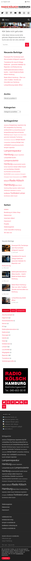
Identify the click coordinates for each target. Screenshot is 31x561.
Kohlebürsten (6, 344)
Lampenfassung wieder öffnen (13, 85)
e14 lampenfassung (17, 130)
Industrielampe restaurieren (9, 139)
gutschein (6, 137)
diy (25, 125)
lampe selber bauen (20, 167)
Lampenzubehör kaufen (19, 164)
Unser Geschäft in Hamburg (12, 230)
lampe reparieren (8, 166)
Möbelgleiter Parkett (8, 176)
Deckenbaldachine (7, 320)
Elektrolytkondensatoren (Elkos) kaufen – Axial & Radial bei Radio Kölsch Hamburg (14, 72)
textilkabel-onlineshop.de (9, 525)
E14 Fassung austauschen (18, 442)
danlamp (6, 125)
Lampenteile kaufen (10, 157)
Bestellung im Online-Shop (12, 212)
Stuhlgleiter (18, 190)
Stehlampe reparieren (10, 190)
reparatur (14, 188)
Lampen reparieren (19, 155)
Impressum (7, 221)
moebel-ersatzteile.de (15, 174)
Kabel (3, 341)
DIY (3, 326)
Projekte (6, 224)
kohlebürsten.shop (7, 519)
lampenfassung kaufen (17, 145)
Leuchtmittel (6, 349)
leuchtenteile (7, 171)
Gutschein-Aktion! (9, 218)
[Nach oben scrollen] (28, 558)
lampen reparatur (9, 147)
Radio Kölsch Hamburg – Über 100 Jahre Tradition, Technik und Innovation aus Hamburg (14, 80)
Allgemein (5, 318)
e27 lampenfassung (17, 444)
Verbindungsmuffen (8, 361)
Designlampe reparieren (16, 125)
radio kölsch (7, 485)
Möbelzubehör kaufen (17, 176)
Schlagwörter (21, 310)
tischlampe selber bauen (10, 196)
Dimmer (4, 323)
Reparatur (5, 355)
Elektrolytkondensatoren (9, 329)
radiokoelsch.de (7, 517)
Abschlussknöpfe (7, 315)
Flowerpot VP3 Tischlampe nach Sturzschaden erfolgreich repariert (20, 248)
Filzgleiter (11, 134)
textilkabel (7, 193)
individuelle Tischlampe (16, 137)
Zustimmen (6, 558)
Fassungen (5, 335)
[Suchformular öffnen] (28, 19)
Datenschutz (8, 215)
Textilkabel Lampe (17, 193)
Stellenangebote (9, 227)
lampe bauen (20, 139)
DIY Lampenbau (9, 127)
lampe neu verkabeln (9, 454)
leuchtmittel (7, 174)
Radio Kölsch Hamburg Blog (20, 489)
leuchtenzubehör (15, 171)
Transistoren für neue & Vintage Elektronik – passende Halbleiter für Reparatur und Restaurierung (15, 64)
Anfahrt (6, 209)
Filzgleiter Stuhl (17, 134)
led (5, 169)
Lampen (4, 346)
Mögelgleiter (6, 352)
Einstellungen (19, 553)
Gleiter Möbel (23, 134)
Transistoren (6, 358)
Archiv (13, 310)
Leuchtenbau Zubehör (13, 169)
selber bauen (21, 188)
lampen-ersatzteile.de (8, 522)
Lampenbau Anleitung (10, 142)
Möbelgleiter (23, 174)
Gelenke (4, 338)
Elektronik (5, 332)
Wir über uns (8, 232)
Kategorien (6, 310)
